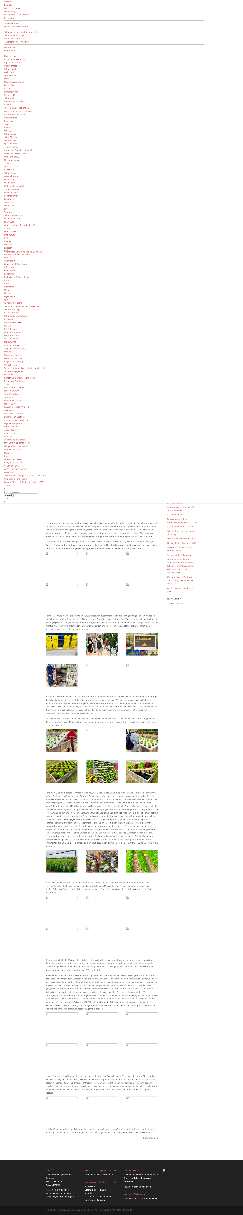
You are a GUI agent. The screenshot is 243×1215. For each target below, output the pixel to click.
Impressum (90, 1186)
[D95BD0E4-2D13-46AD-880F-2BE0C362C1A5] (142, 740)
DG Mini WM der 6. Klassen (180, 526)
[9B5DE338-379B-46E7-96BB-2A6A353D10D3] (102, 938)
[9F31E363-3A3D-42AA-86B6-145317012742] (61, 563)
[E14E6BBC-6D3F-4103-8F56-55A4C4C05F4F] (142, 771)
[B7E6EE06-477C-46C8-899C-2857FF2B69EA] (102, 907)
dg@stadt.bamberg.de (63, 1196)
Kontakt (88, 1193)
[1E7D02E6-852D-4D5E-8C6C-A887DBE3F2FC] (142, 563)
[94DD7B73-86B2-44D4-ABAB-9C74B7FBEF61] (61, 740)
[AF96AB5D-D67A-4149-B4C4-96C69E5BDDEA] (61, 594)
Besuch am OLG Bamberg (179, 555)
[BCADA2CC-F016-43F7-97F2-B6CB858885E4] (61, 1023)
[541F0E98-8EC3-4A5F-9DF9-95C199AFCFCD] (102, 1023)
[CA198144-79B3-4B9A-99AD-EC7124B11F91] (102, 771)
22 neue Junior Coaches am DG (181, 543)
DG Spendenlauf (175, 514)
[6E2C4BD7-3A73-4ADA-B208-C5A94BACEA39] (142, 1108)
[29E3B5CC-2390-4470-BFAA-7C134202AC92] (142, 907)
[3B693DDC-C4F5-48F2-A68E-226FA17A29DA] (61, 644)
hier (155, 1198)
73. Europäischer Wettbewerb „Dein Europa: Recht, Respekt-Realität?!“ (181, 580)
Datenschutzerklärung (95, 1189)
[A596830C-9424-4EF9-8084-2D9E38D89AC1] (142, 675)
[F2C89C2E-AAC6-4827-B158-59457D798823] (61, 938)
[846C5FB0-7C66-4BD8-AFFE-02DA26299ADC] (142, 1023)
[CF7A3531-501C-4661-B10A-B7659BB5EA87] (102, 563)
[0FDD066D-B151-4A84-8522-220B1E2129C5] (142, 644)
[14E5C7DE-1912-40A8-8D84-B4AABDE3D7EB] (61, 907)
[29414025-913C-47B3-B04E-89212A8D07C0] (142, 938)
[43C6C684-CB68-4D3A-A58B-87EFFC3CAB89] (61, 861)
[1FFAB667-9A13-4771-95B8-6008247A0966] (102, 1108)
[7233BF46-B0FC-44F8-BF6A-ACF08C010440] (102, 1054)
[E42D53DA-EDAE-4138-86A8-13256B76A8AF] (61, 675)
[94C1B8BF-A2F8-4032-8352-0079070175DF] (61, 1054)
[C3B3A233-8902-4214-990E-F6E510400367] (142, 861)
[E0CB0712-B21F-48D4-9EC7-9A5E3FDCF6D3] (102, 740)
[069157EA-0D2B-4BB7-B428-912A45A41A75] (102, 861)
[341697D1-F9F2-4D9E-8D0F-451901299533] (102, 675)
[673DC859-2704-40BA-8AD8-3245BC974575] (102, 644)
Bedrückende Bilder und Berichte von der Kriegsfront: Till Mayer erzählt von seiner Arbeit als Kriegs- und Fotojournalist (180, 566)
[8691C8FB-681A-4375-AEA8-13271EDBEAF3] (61, 771)
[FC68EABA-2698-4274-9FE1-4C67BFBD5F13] (61, 1108)
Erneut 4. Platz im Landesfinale (181, 538)
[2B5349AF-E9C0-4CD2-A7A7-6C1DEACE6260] (102, 594)
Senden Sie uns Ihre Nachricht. (99, 1174)
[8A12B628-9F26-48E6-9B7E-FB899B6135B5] (142, 1054)
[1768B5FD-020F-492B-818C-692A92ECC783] (142, 594)
